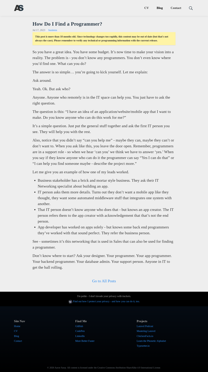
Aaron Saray (60, 367)
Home (17, 326)
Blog (160, 8)
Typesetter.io (143, 345)
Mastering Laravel (146, 331)
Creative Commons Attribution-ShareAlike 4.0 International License (128, 367)
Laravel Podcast (145, 326)
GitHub (79, 326)
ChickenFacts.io (145, 336)
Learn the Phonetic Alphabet (151, 341)
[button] (189, 8)
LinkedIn (80, 336)
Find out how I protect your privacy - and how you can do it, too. (106, 301)
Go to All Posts (104, 281)
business (52, 30)
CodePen (80, 331)
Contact (176, 8)
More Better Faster (84, 341)
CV (146, 8)
